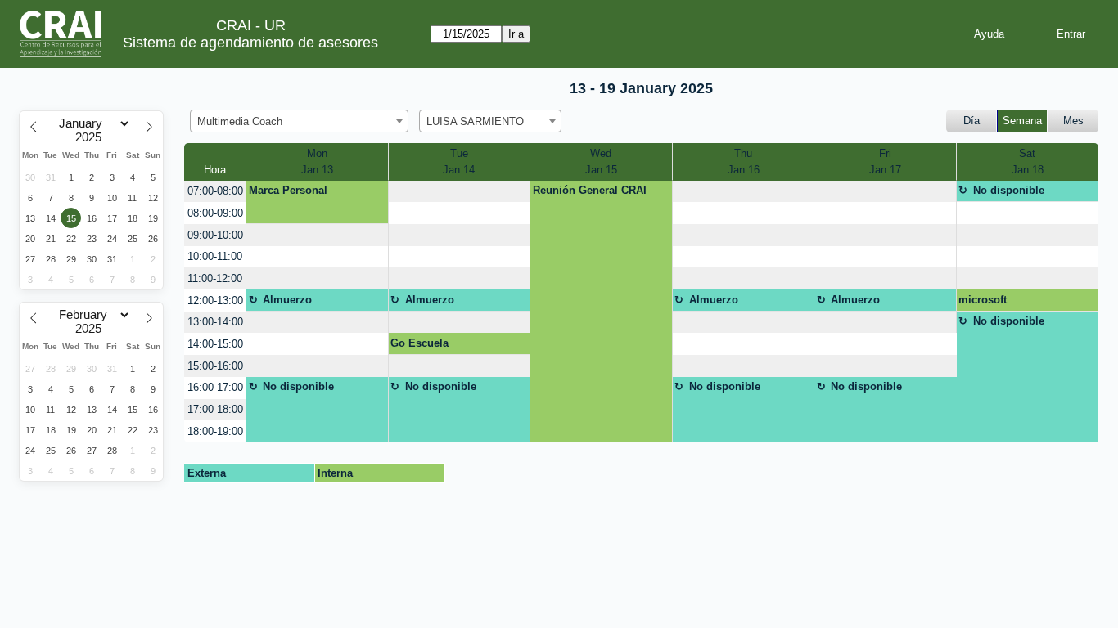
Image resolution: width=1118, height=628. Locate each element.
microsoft (982, 300)
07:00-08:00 (215, 191)
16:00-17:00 (215, 387)
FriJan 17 (885, 161)
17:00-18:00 (215, 409)
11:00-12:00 (214, 278)
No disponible (1008, 190)
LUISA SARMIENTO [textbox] (475, 121)
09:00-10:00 (215, 235)
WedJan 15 (601, 161)
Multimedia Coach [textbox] (239, 121)
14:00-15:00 (215, 344)
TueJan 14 (459, 161)
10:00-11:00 (214, 256)
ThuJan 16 (744, 161)
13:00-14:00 (215, 322)
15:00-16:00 (215, 366)
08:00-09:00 (215, 213)
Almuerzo (287, 300)
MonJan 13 (317, 161)
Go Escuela (419, 343)
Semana (1022, 120)
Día (971, 120)
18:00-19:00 (215, 431)
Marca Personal (288, 190)
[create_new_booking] (459, 192)
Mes (1073, 120)
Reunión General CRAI (590, 190)
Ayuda (989, 34)
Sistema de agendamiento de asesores (250, 42)
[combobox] (299, 121)
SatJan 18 (1028, 161)
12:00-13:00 (215, 300)
